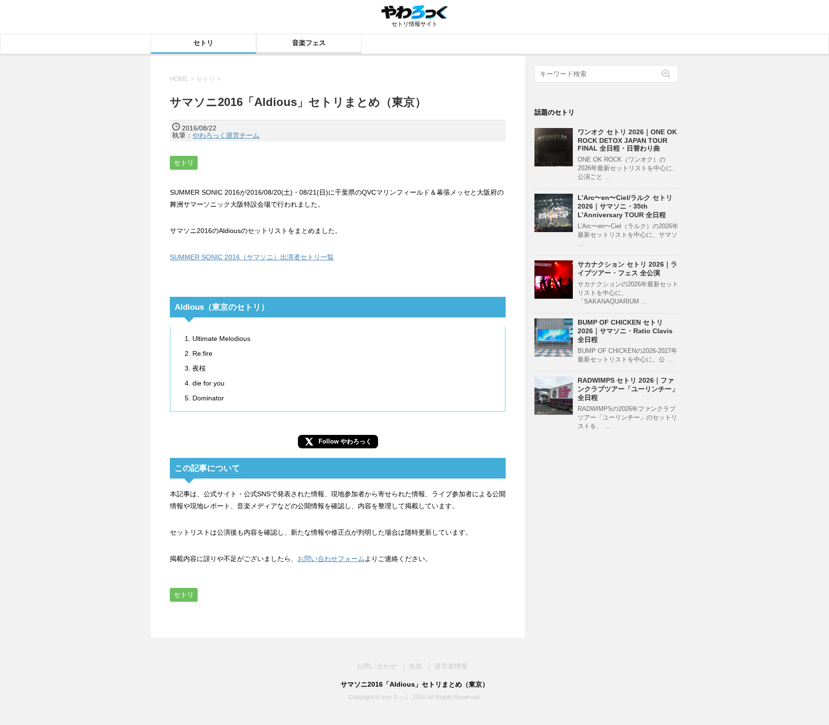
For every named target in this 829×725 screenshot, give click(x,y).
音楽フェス (309, 43)
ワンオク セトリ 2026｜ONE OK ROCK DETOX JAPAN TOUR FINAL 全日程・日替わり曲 (627, 140)
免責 (415, 666)
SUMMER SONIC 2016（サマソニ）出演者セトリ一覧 (252, 257)
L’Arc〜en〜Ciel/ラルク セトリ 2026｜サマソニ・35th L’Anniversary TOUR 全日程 (625, 206)
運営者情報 (451, 666)
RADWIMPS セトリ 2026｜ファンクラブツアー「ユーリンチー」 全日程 (628, 388)
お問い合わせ (376, 666)
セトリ (203, 43)
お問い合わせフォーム (331, 558)
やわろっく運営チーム (226, 135)
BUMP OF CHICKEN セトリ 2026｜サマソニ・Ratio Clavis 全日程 (625, 330)
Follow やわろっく (345, 441)
